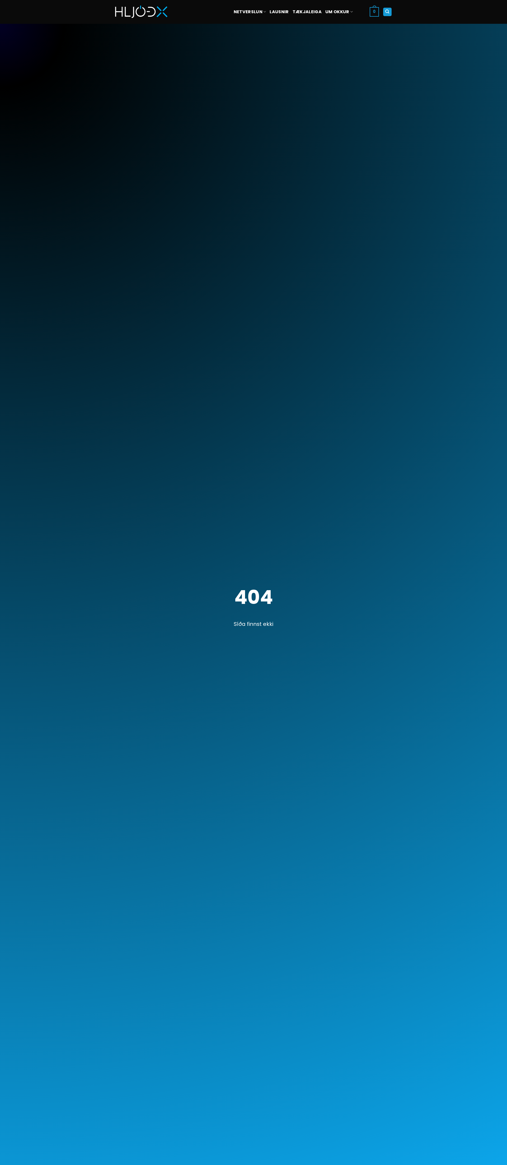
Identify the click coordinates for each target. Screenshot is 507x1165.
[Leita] (387, 12)
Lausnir (279, 12)
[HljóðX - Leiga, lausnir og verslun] (141, 11)
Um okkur (337, 12)
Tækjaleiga (307, 12)
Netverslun (248, 12)
